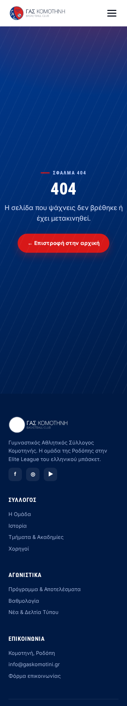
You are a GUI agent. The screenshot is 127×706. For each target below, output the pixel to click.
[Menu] (112, 13)
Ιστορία (17, 526)
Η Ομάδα (19, 514)
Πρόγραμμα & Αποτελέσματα (44, 589)
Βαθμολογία (23, 601)
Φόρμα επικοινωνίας (34, 676)
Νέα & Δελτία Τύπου (33, 612)
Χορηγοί (18, 549)
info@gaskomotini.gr (34, 664)
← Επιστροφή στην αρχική (64, 243)
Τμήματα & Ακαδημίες (36, 537)
